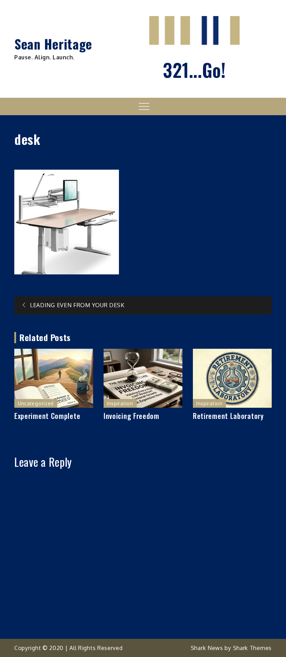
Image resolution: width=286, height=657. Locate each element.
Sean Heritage (53, 43)
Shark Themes (252, 647)
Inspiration (120, 403)
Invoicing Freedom (131, 415)
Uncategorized (36, 403)
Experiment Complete (47, 415)
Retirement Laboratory (228, 415)
